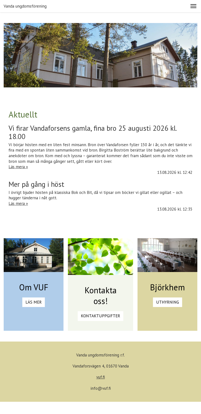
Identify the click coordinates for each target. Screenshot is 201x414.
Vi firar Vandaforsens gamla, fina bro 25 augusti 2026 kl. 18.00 (92, 132)
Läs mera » (18, 166)
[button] (193, 6)
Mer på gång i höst (36, 184)
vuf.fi (100, 377)
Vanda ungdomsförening (25, 6)
